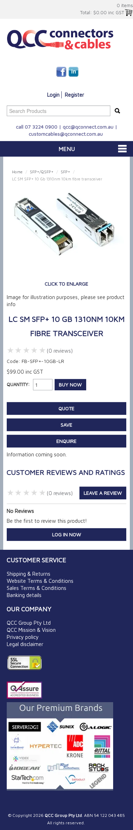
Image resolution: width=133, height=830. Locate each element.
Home (17, 171)
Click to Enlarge (66, 284)
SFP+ (65, 171)
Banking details (24, 595)
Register (74, 95)
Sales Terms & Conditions (36, 588)
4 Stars (35, 350)
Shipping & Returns (28, 574)
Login (53, 95)
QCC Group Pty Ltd (29, 623)
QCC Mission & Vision (31, 630)
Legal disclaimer (25, 644)
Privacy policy (23, 637)
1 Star (11, 350)
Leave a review (103, 493)
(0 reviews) (59, 351)
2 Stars (19, 350)
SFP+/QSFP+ (42, 171)
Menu (67, 149)
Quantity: (18, 384)
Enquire (66, 441)
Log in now (66, 534)
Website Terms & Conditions (40, 581)
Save (66, 425)
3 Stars (27, 350)
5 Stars (43, 350)
